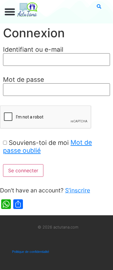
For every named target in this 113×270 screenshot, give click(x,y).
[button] (10, 12)
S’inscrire (77, 190)
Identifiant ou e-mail (33, 49)
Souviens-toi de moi (39, 143)
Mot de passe (23, 79)
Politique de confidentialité (30, 251)
